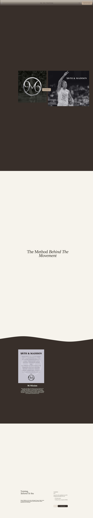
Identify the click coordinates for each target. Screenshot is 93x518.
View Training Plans (46, 89)
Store (41, 3)
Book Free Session (86, 3)
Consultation (56, 491)
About (44, 3)
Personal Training (49, 3)
